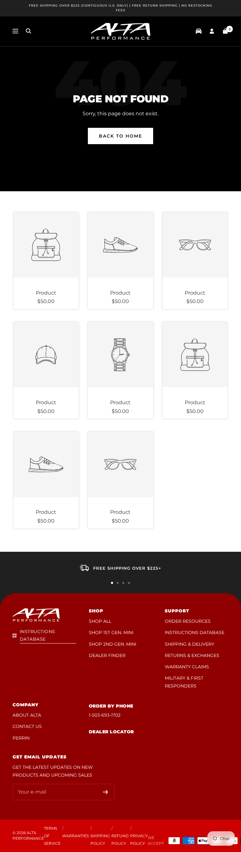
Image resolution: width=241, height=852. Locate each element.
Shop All (100, 621)
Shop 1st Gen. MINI (111, 632)
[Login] (212, 31)
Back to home (120, 136)
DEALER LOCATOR (111, 732)
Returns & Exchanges (192, 655)
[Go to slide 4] (129, 583)
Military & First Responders (184, 681)
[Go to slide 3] (123, 583)
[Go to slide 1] (112, 583)
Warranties (75, 835)
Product (46, 293)
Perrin (21, 738)
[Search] (28, 31)
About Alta (27, 715)
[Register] (105, 792)
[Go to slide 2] (118, 583)
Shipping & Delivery (189, 644)
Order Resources (188, 621)
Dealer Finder (107, 655)
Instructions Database (194, 632)
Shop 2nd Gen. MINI (112, 644)
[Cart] (225, 31)
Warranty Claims (187, 667)
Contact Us (27, 726)
